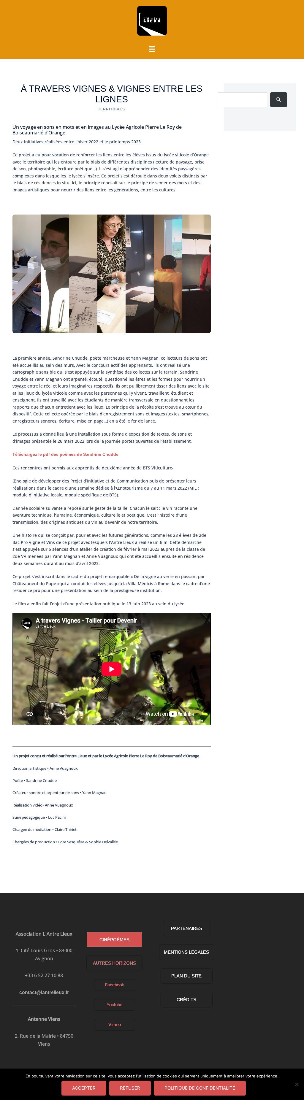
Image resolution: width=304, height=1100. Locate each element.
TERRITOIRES (111, 109)
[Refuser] (297, 1084)
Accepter (84, 1088)
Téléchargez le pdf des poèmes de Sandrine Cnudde (65, 454)
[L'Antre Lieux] (152, 22)
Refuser (130, 1088)
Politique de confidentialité (199, 1088)
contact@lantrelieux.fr (44, 992)
